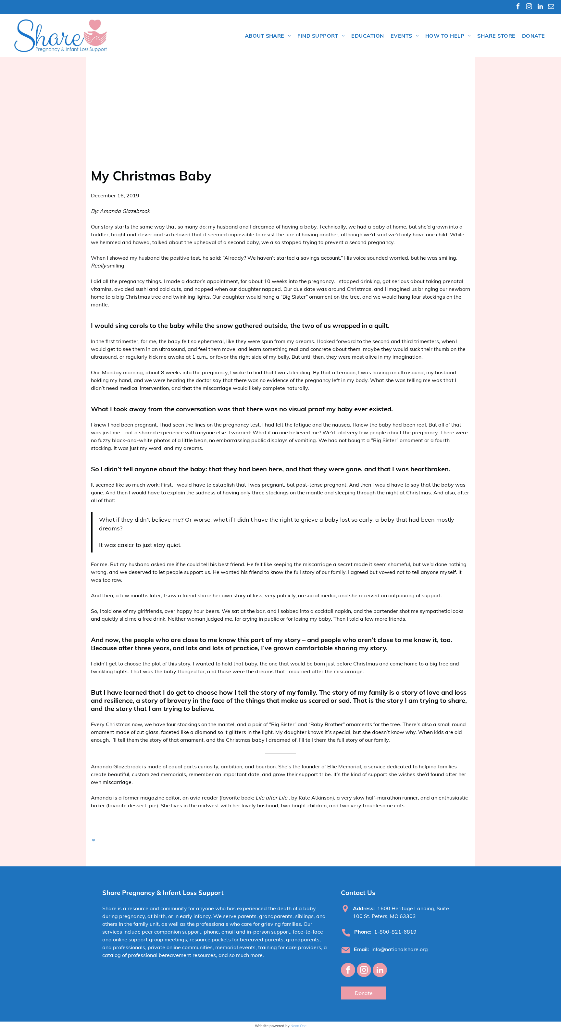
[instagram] (529, 7)
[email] (551, 7)
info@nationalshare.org (399, 949)
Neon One (298, 1026)
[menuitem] (268, 36)
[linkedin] (540, 7)
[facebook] (518, 7)
